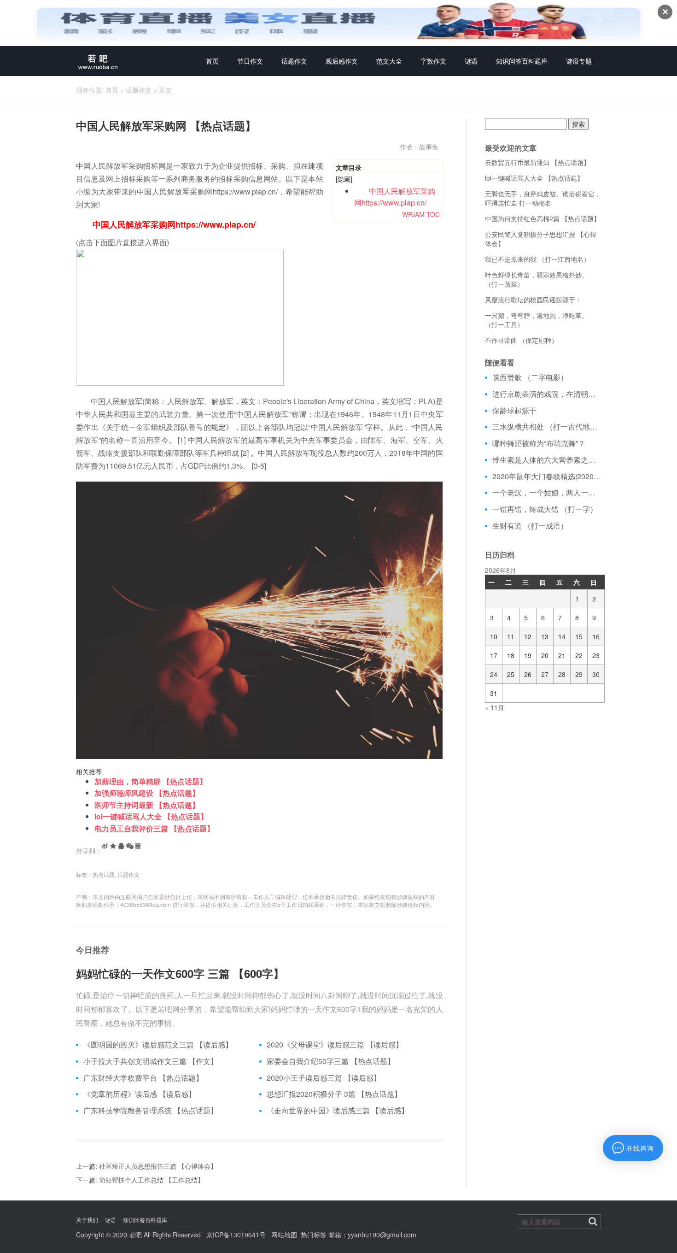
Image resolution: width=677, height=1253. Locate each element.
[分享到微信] (130, 846)
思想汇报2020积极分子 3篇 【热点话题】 (334, 1094)
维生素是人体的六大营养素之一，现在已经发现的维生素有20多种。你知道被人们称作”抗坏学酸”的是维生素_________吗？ (546, 460)
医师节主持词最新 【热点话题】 (146, 805)
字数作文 (433, 60)
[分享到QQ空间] (113, 846)
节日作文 (250, 60)
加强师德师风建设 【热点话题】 (146, 793)
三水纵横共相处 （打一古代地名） (546, 427)
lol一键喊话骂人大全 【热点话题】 (151, 816)
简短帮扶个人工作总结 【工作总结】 (151, 1179)
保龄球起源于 (514, 411)
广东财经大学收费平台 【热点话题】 (143, 1078)
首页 (212, 60)
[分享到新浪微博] (105, 846)
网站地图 (284, 1234)
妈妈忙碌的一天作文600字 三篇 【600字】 (180, 973)
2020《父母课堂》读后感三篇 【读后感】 (335, 1045)
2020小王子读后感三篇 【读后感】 (324, 1078)
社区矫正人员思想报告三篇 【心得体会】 (158, 1166)
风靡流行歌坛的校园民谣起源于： (533, 299)
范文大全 (389, 60)
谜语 (471, 60)
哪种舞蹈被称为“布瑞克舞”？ (538, 443)
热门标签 (314, 1234)
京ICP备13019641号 (236, 1234)
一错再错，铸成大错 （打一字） (544, 509)
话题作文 (294, 60)
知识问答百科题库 (522, 60)
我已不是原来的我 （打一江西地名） (537, 259)
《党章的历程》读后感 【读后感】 (139, 1094)
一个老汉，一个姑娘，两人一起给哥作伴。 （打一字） (546, 493)
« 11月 (494, 707)
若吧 (135, 1234)
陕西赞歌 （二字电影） (530, 377)
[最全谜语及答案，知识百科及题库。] (98, 61)
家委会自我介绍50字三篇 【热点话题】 (331, 1061)
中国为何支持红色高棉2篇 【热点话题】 (542, 218)
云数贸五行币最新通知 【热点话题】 (537, 162)
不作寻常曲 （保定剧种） (521, 340)
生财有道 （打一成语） (530, 526)
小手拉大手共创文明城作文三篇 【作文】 (150, 1061)
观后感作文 (342, 60)
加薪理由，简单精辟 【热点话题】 (150, 781)
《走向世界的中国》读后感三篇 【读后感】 (338, 1111)
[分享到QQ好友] (121, 846)
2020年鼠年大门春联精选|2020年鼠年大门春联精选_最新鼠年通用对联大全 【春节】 (546, 476)
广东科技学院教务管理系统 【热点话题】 (150, 1111)
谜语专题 (579, 60)
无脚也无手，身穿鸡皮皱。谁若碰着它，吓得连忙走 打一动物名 (543, 198)
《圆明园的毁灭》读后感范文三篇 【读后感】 (158, 1045)
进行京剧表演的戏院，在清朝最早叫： (546, 394)
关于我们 (87, 1220)
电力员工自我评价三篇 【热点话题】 (154, 828)
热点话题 (104, 874)
